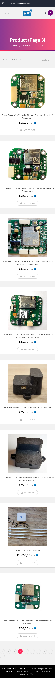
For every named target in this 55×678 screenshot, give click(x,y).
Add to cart (29, 130)
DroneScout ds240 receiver (27, 550)
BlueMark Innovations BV (14, 668)
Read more (29, 349)
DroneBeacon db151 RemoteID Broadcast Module (27, 407)
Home (14, 46)
